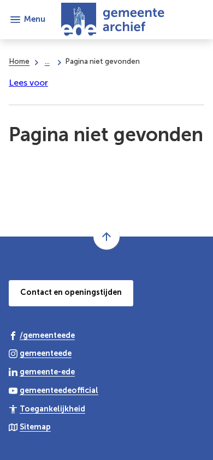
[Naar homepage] (125, 19)
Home (19, 61)
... (47, 61)
